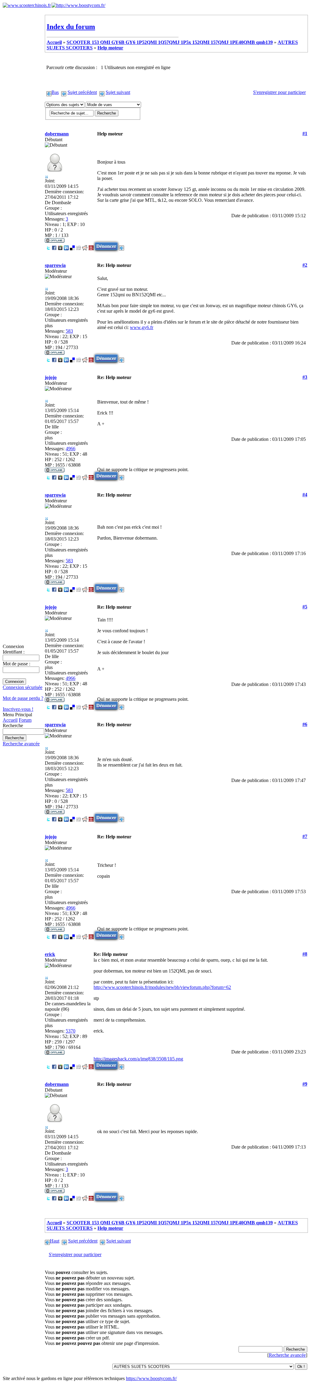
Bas (55, 92)
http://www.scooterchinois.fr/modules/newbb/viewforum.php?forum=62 (162, 987)
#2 (304, 265)
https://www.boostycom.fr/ (151, 1378)
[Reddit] (84, 246)
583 (69, 331)
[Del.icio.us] (72, 246)
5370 (70, 1030)
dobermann (57, 133)
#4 (304, 494)
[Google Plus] (60, 246)
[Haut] (121, 246)
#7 (304, 836)
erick (50, 954)
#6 (304, 724)
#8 (304, 953)
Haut (54, 1240)
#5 (304, 606)
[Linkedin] (66, 246)
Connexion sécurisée (22, 687)
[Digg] (78, 246)
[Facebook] (54, 246)
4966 (70, 448)
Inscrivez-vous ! (18, 709)
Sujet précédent (82, 92)
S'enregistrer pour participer (279, 92)
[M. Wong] (91, 246)
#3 (304, 377)
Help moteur (110, 47)
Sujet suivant (118, 92)
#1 (304, 133)
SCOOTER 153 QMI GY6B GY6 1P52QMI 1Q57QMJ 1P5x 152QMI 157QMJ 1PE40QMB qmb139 (170, 42)
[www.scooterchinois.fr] (27, 5)
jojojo (51, 377)
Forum (25, 720)
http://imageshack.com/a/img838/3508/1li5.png (138, 1058)
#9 (304, 1083)
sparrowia (55, 265)
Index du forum (71, 27)
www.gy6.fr (141, 327)
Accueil (10, 720)
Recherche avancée (21, 743)
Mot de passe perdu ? (23, 698)
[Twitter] (48, 246)
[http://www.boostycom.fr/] (78, 5)
